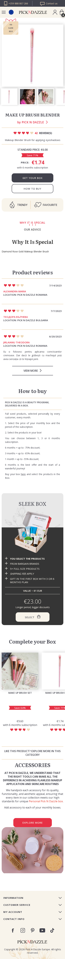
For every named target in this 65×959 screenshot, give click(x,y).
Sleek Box (32, 503)
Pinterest (32, 930)
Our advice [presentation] (32, 229)
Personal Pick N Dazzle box (46, 801)
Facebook (13, 930)
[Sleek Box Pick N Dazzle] (32, 532)
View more (31, 371)
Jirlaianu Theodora (16, 342)
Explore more (32, 822)
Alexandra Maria (14, 291)
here (23, 474)
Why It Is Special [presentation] (32, 223)
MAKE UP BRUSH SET (20, 692)
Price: (25, 162)
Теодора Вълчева (15, 316)
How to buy (32, 188)
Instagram (22, 930)
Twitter (52, 930)
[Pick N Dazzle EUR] (11, 12)
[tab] (32, 222)
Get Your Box (32, 178)
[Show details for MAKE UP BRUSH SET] (20, 671)
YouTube (42, 930)
